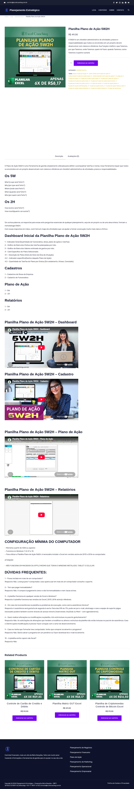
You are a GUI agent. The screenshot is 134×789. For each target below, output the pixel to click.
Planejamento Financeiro (80, 752)
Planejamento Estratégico (25, 10)
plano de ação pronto (98, 88)
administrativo (81, 70)
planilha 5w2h (73, 78)
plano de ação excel (97, 86)
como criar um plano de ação (99, 73)
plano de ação (96, 83)
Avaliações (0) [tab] (73, 156)
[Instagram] (119, 2)
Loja (94, 10)
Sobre (111, 10)
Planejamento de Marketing (81, 762)
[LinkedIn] (122, 2)
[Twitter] (117, 2)
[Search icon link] (128, 10)
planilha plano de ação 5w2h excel (103, 81)
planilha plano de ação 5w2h (78, 81)
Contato (120, 10)
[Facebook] (114, 2)
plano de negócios (114, 88)
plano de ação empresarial (78, 86)
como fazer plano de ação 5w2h (79, 76)
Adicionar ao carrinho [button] (24, 718)
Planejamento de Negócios (81, 748)
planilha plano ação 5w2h (89, 78)
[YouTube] (128, 2)
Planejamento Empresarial (80, 771)
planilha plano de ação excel (78, 83)
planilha (119, 76)
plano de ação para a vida (115, 86)
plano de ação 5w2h (110, 83)
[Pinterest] (125, 2)
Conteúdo (102, 10)
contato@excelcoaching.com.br (17, 2)
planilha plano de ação (109, 78)
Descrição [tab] (59, 156)
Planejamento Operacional (80, 766)
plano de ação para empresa (78, 88)
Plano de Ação (76, 757)
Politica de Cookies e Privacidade (118, 783)
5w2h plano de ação (80, 73)
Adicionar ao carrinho (85, 63)
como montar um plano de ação (103, 76)
